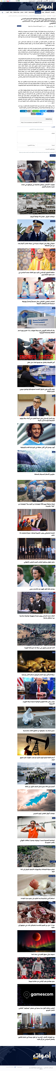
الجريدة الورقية (31, 1)
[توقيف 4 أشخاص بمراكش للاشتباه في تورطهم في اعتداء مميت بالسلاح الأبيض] (36, 171)
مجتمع (22, 12)
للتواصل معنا (51, 1)
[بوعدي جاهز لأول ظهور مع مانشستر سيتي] (36, 576)
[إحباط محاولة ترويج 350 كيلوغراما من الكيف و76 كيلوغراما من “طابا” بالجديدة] (36, 491)
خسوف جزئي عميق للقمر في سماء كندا (43, 954)
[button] (50, 111)
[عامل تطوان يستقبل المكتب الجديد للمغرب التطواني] (36, 549)
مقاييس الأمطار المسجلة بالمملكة (44, 474)
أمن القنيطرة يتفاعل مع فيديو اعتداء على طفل (41, 362)
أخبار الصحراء (37, 12)
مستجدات (53, 221)
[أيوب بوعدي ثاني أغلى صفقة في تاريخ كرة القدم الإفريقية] (36, 434)
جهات (43, 12)
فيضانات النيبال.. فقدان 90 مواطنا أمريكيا (42, 216)
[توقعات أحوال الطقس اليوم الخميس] (36, 800)
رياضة (11, 12)
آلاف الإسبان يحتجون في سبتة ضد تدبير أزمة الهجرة (39, 647)
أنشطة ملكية (31, 12)
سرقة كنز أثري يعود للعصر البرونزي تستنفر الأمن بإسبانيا (38, 674)
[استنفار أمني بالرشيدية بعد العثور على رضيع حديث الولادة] (36, 885)
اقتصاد (26, 12)
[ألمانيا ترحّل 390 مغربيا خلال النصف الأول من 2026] (36, 773)
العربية (17, 0)
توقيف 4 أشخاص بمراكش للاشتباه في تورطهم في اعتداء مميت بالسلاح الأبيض (38, 185)
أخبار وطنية (47, 12)
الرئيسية (52, 12)
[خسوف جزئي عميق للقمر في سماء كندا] (36, 941)
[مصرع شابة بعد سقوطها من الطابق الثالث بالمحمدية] (36, 717)
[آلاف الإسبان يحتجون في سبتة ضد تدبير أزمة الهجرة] (36, 635)
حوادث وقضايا (16, 12)
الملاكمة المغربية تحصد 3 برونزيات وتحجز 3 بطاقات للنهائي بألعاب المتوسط (37, 841)
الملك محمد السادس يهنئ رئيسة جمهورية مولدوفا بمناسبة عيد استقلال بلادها (37, 616)
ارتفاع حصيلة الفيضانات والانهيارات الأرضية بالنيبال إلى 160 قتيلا (37, 870)
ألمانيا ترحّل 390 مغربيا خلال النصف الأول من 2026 (40, 786)
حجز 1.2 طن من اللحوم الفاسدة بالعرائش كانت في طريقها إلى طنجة (36, 926)
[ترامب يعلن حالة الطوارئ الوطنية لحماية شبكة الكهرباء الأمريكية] (36, 688)
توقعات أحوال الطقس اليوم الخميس (44, 813)
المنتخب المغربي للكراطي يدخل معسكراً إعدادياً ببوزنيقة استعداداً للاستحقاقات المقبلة (38, 302)
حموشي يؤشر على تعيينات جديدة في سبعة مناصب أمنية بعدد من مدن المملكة (36, 244)
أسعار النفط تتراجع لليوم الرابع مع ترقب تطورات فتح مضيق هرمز (37, 758)
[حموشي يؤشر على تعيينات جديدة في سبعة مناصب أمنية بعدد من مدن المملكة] (36, 230)
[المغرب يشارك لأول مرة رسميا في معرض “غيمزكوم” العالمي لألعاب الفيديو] (36, 995)
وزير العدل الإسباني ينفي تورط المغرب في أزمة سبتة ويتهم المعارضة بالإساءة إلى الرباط (37, 419)
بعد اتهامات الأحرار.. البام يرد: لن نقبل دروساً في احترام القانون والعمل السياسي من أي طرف (36, 1038)
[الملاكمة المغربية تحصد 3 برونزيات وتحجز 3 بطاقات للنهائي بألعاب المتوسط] (36, 827)
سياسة (53, 511)
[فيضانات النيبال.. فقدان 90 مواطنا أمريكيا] (36, 203)
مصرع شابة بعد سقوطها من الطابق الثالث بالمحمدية (39, 730)
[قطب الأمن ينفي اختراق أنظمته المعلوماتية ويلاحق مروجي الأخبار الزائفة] (36, 376)
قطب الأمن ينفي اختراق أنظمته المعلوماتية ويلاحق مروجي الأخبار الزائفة (37, 390)
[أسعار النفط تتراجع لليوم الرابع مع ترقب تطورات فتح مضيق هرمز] (36, 744)
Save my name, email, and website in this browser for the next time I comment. (36, 152)
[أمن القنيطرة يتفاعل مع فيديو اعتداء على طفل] (36, 349)
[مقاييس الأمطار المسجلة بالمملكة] (36, 461)
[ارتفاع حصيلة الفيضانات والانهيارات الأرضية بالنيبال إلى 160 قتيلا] (36, 856)
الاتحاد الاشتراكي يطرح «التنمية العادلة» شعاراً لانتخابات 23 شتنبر (37, 534)
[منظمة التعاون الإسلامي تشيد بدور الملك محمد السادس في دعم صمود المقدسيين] (36, 259)
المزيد (7, 12)
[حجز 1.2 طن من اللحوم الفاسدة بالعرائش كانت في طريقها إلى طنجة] (36, 912)
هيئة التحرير (39, 1)
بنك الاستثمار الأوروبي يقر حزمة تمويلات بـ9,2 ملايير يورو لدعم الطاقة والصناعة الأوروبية (36, 331)
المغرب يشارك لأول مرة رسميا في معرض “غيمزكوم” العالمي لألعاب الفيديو (37, 1009)
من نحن (45, 1)
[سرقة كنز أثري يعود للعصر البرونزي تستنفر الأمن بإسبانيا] (36, 661)
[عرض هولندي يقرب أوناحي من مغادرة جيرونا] (36, 968)
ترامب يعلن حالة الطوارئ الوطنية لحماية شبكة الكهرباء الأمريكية (39, 702)
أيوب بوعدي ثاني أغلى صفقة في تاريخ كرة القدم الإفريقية (38, 447)
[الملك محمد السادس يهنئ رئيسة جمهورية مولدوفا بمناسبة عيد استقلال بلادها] (36, 603)
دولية (54, 194)
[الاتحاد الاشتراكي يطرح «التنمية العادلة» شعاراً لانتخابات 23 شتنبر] (36, 520)
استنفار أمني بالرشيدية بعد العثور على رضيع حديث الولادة (38, 898)
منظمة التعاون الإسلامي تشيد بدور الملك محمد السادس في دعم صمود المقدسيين (37, 273)
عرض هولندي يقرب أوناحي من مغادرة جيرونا (42, 981)
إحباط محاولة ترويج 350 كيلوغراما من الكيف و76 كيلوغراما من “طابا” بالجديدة (36, 505)
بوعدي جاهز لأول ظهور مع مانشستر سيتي (42, 588)
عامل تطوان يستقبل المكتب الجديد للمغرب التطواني (39, 562)
